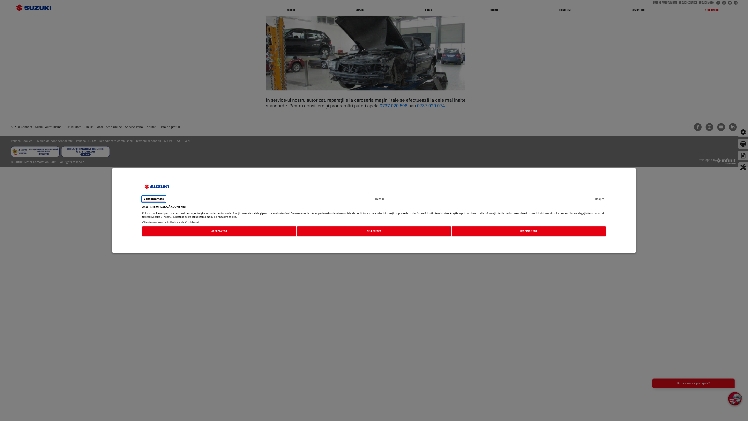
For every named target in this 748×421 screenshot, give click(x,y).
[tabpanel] (374, 221)
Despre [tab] (599, 199)
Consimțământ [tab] (154, 199)
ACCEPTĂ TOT (219, 231)
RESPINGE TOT (528, 231)
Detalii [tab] (379, 199)
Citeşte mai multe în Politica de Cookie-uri (170, 222)
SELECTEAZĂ (374, 231)
